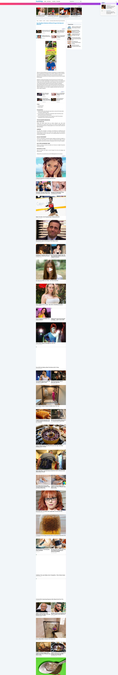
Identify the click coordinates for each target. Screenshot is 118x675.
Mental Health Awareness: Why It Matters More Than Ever (46, 3)
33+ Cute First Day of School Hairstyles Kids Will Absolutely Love (76, 38)
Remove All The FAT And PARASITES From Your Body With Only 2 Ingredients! (76, 31)
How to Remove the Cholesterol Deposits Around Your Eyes (76, 42)
